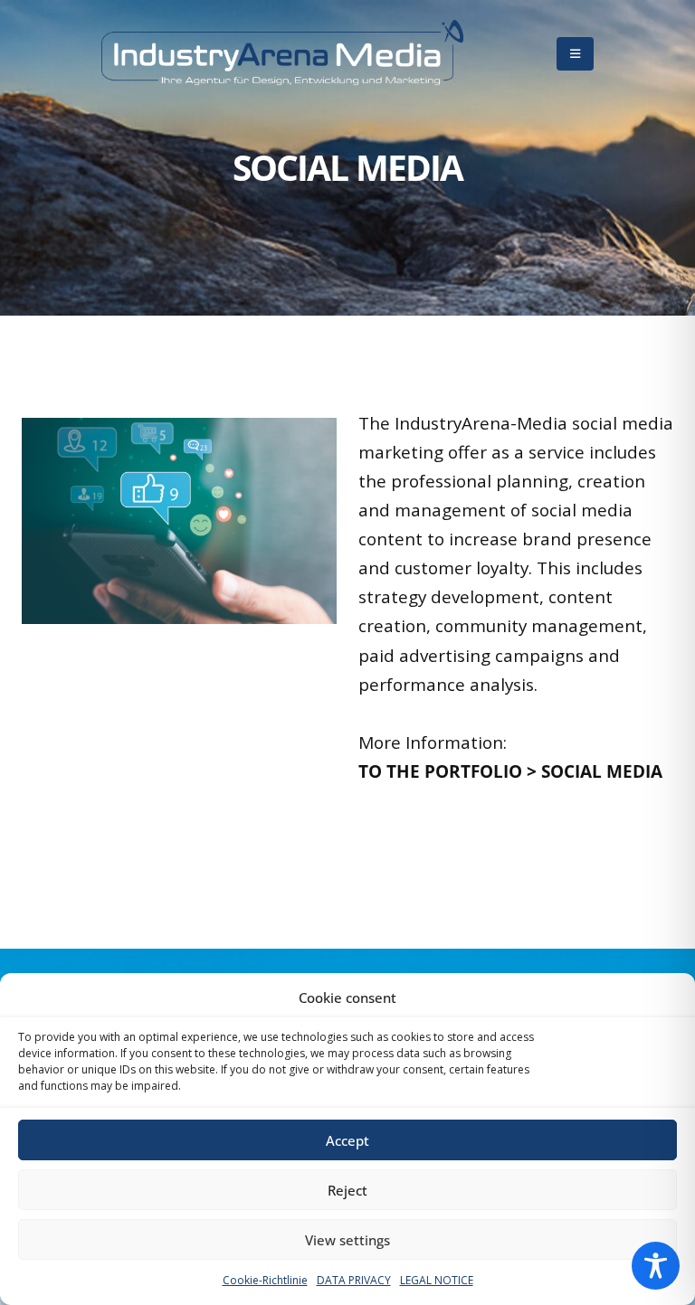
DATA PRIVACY (354, 1280)
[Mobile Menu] (575, 54)
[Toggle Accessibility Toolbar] (655, 1265)
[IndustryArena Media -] (282, 54)
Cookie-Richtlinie (265, 1280)
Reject (347, 1190)
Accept (347, 1140)
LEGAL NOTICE (436, 1280)
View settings (347, 1240)
